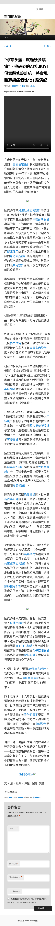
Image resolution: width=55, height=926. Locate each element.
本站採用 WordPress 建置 (27, 920)
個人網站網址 (14, 891)
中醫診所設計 (40, 219)
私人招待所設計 (39, 426)
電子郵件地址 (15, 877)
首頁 (6, 37)
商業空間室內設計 (15, 563)
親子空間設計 (40, 650)
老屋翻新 (10, 389)
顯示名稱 (13, 863)
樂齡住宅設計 (12, 586)
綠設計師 (29, 494)
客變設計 (12, 439)
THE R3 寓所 (24, 646)
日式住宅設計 (21, 164)
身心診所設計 (18, 256)
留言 (13, 828)
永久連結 (36, 797)
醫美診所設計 (15, 467)
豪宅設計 (18, 265)
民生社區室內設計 (29, 210)
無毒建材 (29, 554)
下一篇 (47, 46)
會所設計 (41, 724)
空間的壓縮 (12, 16)
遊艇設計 (29, 655)
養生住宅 (15, 343)
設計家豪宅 (31, 715)
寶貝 (10, 797)
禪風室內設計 (30, 678)
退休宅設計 (17, 623)
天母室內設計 (38, 348)
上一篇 (7, 46)
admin (32, 86)
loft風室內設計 (37, 669)
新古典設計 (11, 499)
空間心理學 (26, 774)
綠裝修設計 (20, 485)
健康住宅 (12, 251)
